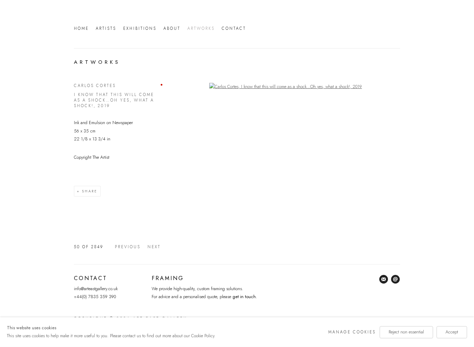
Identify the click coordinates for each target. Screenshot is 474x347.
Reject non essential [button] (406, 332)
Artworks (201, 28)
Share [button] (90, 191)
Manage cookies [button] (352, 332)
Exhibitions (139, 28)
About (171, 28)
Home (81, 28)
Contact (234, 28)
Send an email (395, 279)
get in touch (243, 297)
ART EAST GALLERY (327, 27)
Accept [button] (452, 332)
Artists (106, 28)
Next (154, 247)
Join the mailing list (383, 279)
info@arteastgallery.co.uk (96, 289)
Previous (128, 247)
